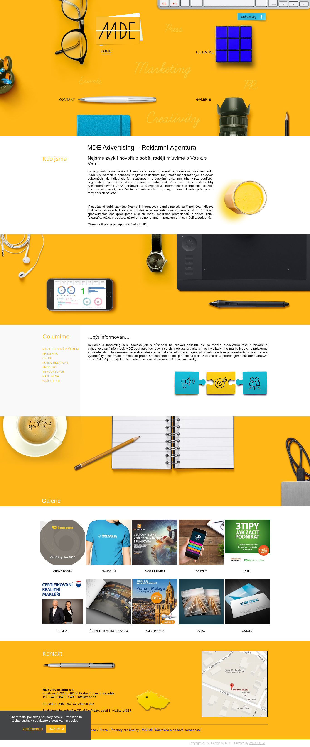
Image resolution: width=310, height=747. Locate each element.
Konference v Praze (93, 730)
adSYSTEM (257, 743)
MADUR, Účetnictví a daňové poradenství (171, 730)
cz (164, 3)
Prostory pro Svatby (125, 730)
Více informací (32, 728)
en (175, 3)
